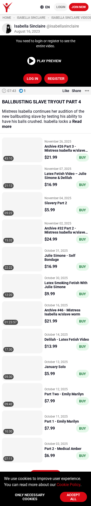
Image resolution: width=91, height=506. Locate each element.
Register (56, 79)
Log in (32, 79)
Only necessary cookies (30, 497)
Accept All (73, 497)
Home (7, 17)
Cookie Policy (68, 484)
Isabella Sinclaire (31, 17)
